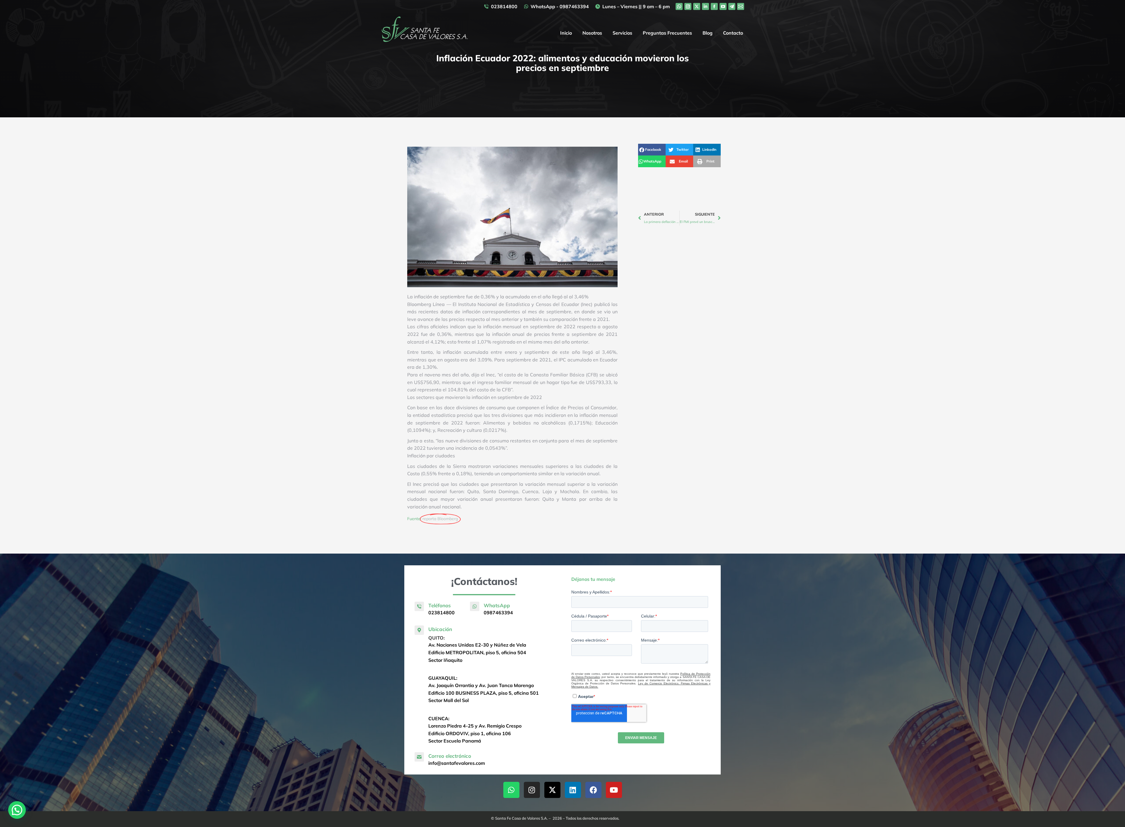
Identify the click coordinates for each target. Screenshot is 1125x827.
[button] (652, 149)
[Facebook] (593, 790)
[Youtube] (614, 790)
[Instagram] (532, 790)
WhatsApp (497, 605)
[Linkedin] (573, 790)
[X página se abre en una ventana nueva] (696, 6)
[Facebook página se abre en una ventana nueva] (714, 6)
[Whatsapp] (511, 790)
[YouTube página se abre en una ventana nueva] (723, 6)
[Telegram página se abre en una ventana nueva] (731, 6)
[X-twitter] (552, 790)
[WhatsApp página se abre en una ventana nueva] (679, 6)
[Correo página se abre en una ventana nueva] (740, 6)
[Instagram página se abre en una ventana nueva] (687, 6)
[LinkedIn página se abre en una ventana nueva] (705, 6)
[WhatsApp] (474, 606)
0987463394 (498, 612)
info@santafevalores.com (456, 763)
